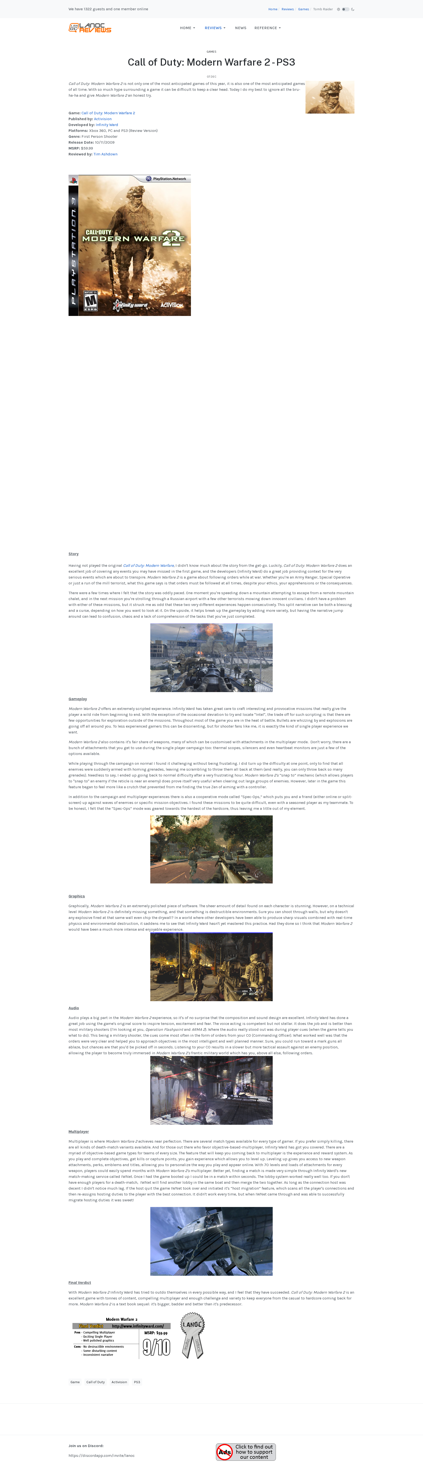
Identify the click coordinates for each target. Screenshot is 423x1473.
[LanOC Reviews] (90, 27)
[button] (188, 28)
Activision (103, 118)
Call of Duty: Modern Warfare (148, 565)
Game (75, 1382)
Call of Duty (95, 1382)
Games (211, 51)
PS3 (137, 1382)
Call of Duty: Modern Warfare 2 (108, 113)
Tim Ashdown (106, 154)
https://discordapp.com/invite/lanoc (102, 1455)
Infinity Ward (107, 124)
